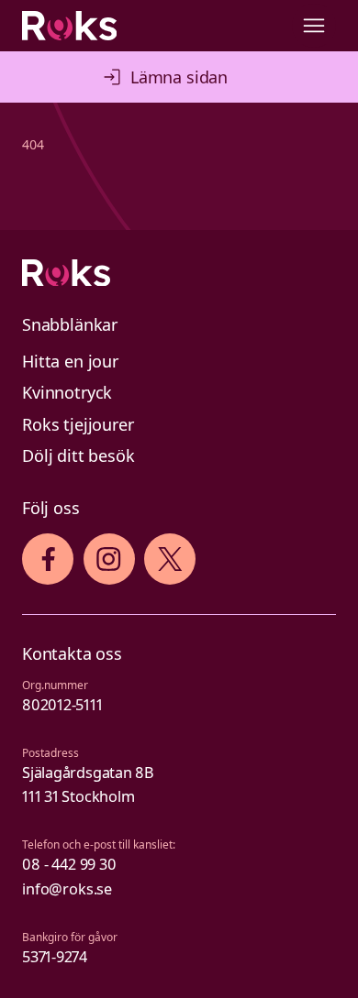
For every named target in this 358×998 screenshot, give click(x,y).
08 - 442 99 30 (69, 864)
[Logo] (179, 273)
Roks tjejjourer (78, 424)
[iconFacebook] (48, 559)
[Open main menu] (314, 26)
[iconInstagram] (109, 559)
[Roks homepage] (69, 25)
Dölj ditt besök (78, 455)
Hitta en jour (70, 361)
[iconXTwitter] (170, 559)
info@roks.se (67, 889)
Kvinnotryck (67, 392)
